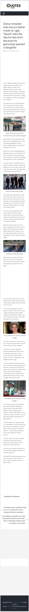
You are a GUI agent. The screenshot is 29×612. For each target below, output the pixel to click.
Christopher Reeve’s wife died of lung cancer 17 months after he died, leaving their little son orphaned (15, 510)
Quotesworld (16, 51)
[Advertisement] (14, 67)
